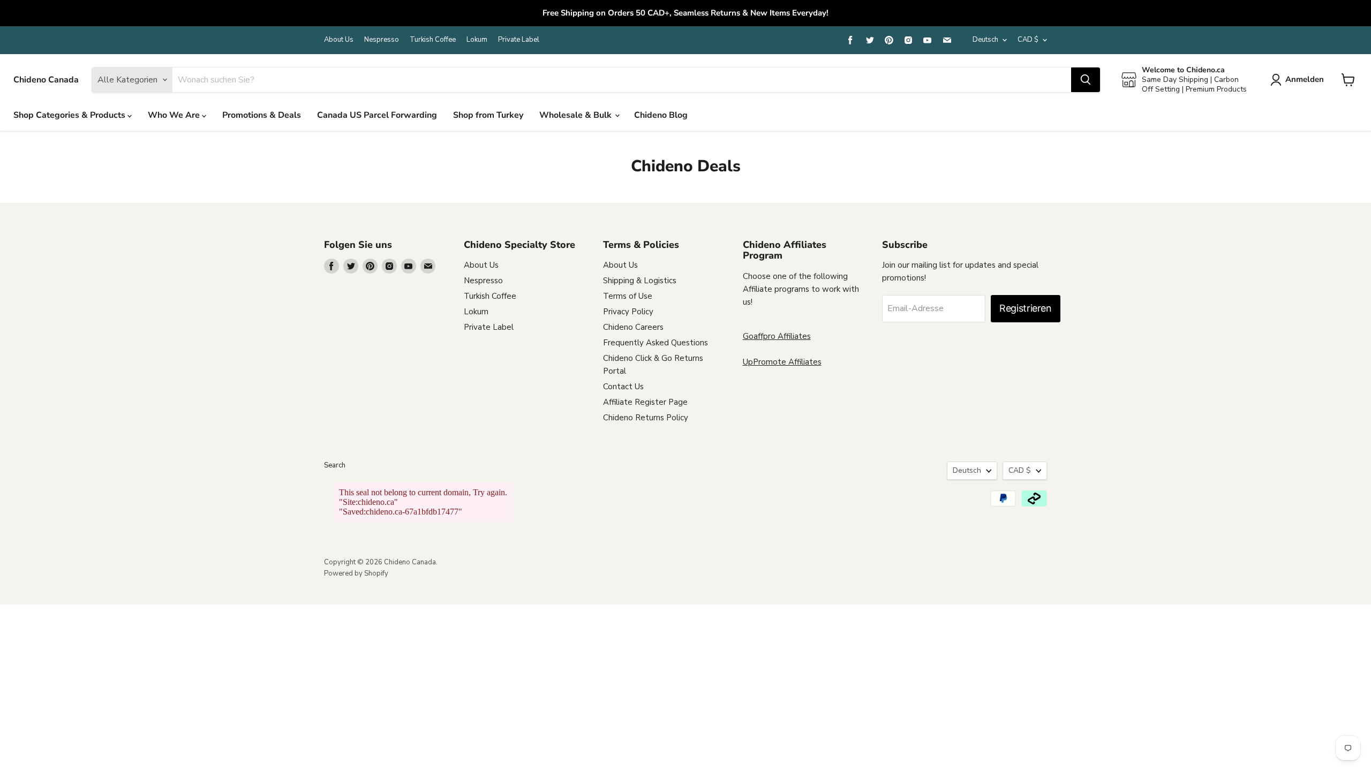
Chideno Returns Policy (645, 417)
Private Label (518, 40)
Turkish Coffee (433, 40)
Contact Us (623, 386)
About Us (338, 40)
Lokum (476, 40)
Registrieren (1025, 308)
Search (334, 465)
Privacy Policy (628, 311)
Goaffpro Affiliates (777, 336)
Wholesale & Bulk (576, 115)
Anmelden (1304, 79)
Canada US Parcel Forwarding (377, 115)
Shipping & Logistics (639, 280)
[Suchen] (1085, 79)
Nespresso (381, 40)
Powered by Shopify (356, 573)
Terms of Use (627, 296)
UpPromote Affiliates (782, 362)
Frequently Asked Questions (655, 342)
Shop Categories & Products (70, 115)
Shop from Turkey (488, 115)
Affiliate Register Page (645, 402)
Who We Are (175, 115)
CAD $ (1028, 39)
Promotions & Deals (261, 115)
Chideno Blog (661, 115)
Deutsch (985, 39)
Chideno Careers (633, 327)
